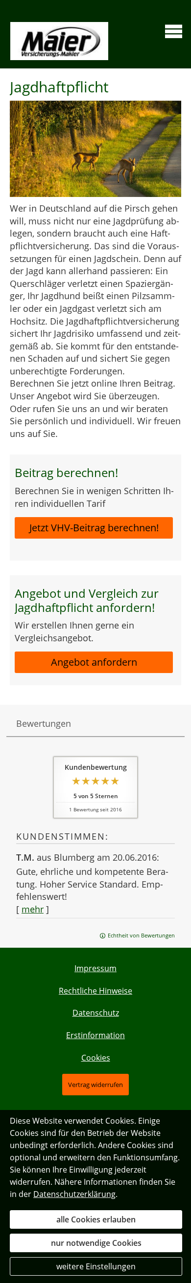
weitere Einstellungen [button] (96, 1266)
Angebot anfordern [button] (94, 662)
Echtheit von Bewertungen (141, 935)
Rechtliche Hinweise (95, 990)
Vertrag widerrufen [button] (95, 1084)
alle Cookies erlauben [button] (96, 1219)
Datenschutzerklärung (74, 1194)
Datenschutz (95, 1012)
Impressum (95, 968)
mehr (33, 909)
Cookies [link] (95, 1057)
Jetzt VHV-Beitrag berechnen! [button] (94, 527)
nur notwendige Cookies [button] (96, 1243)
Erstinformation (95, 1035)
